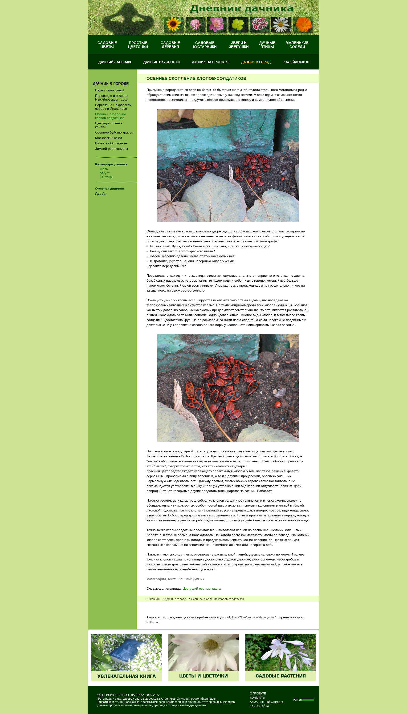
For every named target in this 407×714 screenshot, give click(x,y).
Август (105, 173)
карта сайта (259, 706)
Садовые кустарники (205, 45)
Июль (104, 169)
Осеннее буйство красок (114, 132)
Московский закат (108, 138)
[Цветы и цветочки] (203, 680)
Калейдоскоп (296, 62)
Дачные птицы (267, 45)
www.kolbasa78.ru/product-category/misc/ (249, 617)
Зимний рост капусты (111, 148)
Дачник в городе (257, 62)
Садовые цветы (107, 45)
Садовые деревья (170, 45)
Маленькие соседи (297, 45)
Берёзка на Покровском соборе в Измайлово (113, 106)
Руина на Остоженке (111, 143)
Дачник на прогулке (211, 62)
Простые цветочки (138, 45)
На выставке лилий (110, 90)
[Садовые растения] (280, 680)
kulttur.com (153, 622)
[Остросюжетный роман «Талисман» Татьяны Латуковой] (126, 680)
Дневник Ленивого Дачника (122, 695)
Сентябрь (106, 177)
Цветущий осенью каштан (109, 125)
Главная (154, 599)
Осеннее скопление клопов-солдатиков (110, 116)
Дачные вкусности (161, 62)
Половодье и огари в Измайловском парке (111, 97)
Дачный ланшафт (115, 62)
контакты (257, 697)
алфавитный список (266, 702)
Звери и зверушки (239, 45)
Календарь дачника (111, 164)
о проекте (258, 693)
